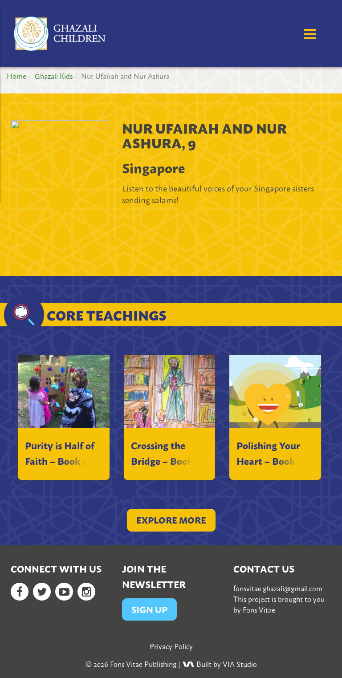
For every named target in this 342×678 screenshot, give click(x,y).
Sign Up (149, 609)
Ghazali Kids (54, 75)
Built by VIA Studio (226, 664)
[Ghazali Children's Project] (61, 29)
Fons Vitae (259, 609)
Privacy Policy (171, 646)
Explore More (171, 519)
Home (16, 75)
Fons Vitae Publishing (143, 664)
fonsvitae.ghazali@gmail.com (277, 588)
